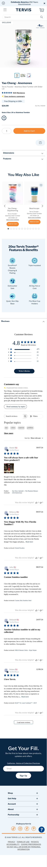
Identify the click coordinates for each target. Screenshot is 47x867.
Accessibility (13, 844)
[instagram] (20, 828)
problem (30, 428)
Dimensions (8, 153)
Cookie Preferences (31, 844)
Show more (8, 433)
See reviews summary (14, 96)
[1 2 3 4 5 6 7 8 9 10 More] (6, 131)
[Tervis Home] (23, 10)
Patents (35, 842)
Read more (29, 542)
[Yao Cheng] (40, 26)
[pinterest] (34, 828)
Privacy (11, 842)
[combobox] (34, 438)
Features (7, 159)
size (6, 428)
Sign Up (23, 775)
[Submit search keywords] (41, 17)
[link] (17, 75)
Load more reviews (23, 722)
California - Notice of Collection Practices (23, 763)
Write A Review (24, 371)
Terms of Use (23, 842)
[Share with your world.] (40, 143)
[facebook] (27, 828)
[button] (3, 3)
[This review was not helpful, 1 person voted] (40, 660)
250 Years (24, 3)
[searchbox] (23, 17)
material (21, 428)
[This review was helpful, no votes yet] (36, 503)
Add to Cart (29, 131)
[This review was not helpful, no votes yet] (40, 502)
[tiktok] (13, 828)
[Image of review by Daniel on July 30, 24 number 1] (9, 468)
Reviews (5, 321)
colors (13, 428)
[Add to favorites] (19, 185)
